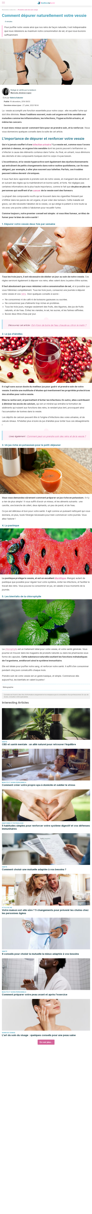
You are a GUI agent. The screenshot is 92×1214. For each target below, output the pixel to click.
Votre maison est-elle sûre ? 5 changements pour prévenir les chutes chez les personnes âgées (45, 912)
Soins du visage (8, 1033)
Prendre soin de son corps (28, 10)
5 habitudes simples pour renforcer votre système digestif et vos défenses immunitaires (46, 827)
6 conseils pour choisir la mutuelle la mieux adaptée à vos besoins (40, 953)
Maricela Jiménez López (21, 93)
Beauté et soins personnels (14, 782)
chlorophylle (11, 649)
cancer (36, 190)
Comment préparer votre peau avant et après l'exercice (34, 994)
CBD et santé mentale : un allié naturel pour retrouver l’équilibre (39, 744)
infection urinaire (42, 144)
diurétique (60, 578)
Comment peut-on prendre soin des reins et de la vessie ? (56, 436)
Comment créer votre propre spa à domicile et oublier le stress (38, 785)
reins (23, 294)
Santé (4, 742)
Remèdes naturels (9, 10)
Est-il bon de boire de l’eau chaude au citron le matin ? (58, 325)
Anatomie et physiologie (12, 823)
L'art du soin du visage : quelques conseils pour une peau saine (39, 1035)
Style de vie (7, 907)
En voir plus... (46, 1042)
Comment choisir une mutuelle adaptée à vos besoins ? (34, 869)
